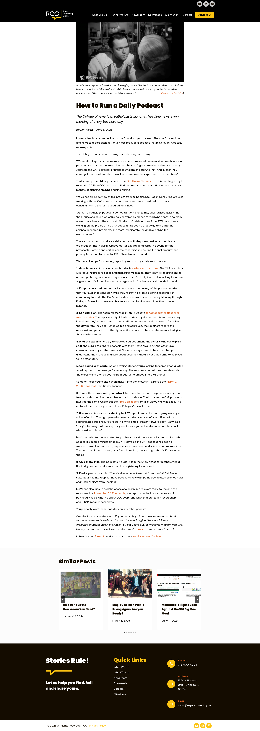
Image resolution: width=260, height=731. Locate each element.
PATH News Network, (139, 181)
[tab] (124, 632)
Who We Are (120, 15)
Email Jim (142, 529)
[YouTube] (199, 4)
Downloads (155, 15)
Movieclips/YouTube (171, 93)
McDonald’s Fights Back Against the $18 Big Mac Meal (179, 609)
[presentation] (81, 583)
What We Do (121, 667)
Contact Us (205, 14)
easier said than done (145, 268)
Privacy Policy (97, 725)
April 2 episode (127, 401)
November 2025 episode (109, 493)
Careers (187, 15)
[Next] (197, 599)
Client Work (172, 15)
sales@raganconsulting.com (195, 705)
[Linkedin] (206, 4)
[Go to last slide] (63, 599)
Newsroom (138, 15)
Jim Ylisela (87, 129)
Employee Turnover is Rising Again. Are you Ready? (128, 609)
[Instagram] (212, 4)
